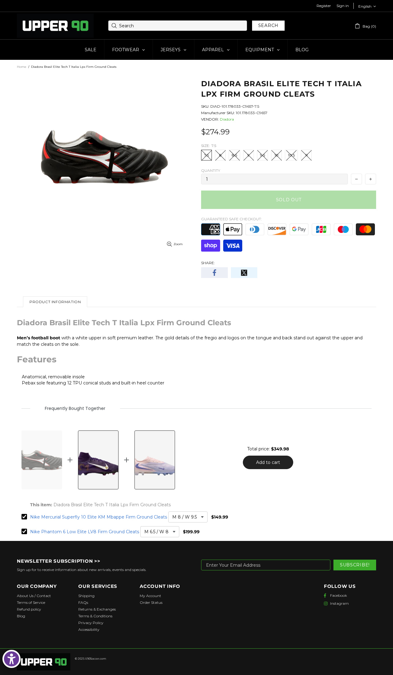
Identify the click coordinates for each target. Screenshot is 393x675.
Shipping (86, 595)
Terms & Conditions (95, 616)
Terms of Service (31, 602)
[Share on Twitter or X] (244, 272)
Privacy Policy (90, 622)
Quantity (210, 170)
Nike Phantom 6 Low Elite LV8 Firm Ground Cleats (84, 531)
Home (21, 67)
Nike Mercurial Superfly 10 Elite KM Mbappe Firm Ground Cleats (98, 517)
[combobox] (177, 25)
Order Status (151, 602)
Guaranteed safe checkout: (231, 219)
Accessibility (88, 629)
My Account (150, 595)
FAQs (83, 602)
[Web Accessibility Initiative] (11, 658)
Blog (21, 616)
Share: (208, 262)
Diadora (227, 119)
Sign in (343, 5)
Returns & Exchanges (97, 609)
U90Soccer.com (95, 658)
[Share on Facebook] (214, 272)
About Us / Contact (34, 595)
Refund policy (29, 609)
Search (268, 25)
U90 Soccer (55, 26)
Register (324, 5)
